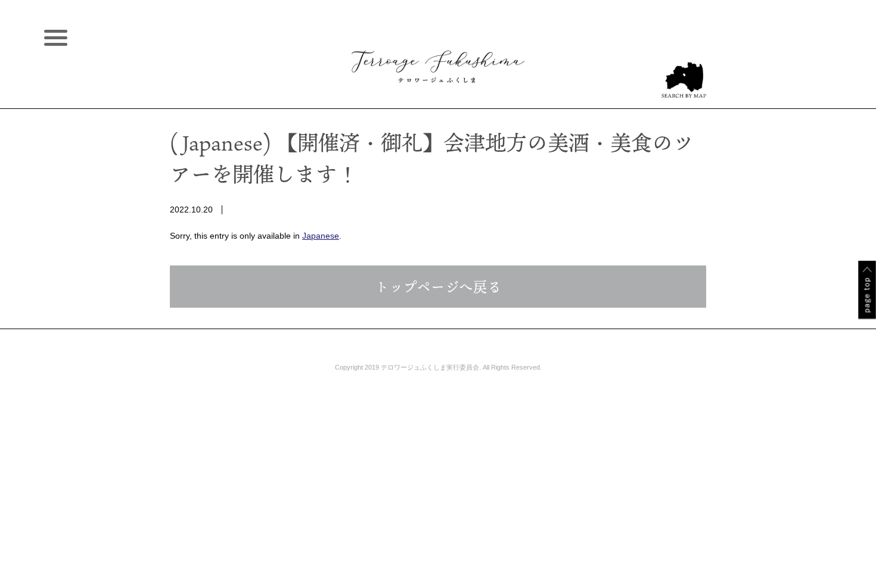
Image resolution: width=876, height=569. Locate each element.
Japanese (320, 235)
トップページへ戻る (438, 286)
